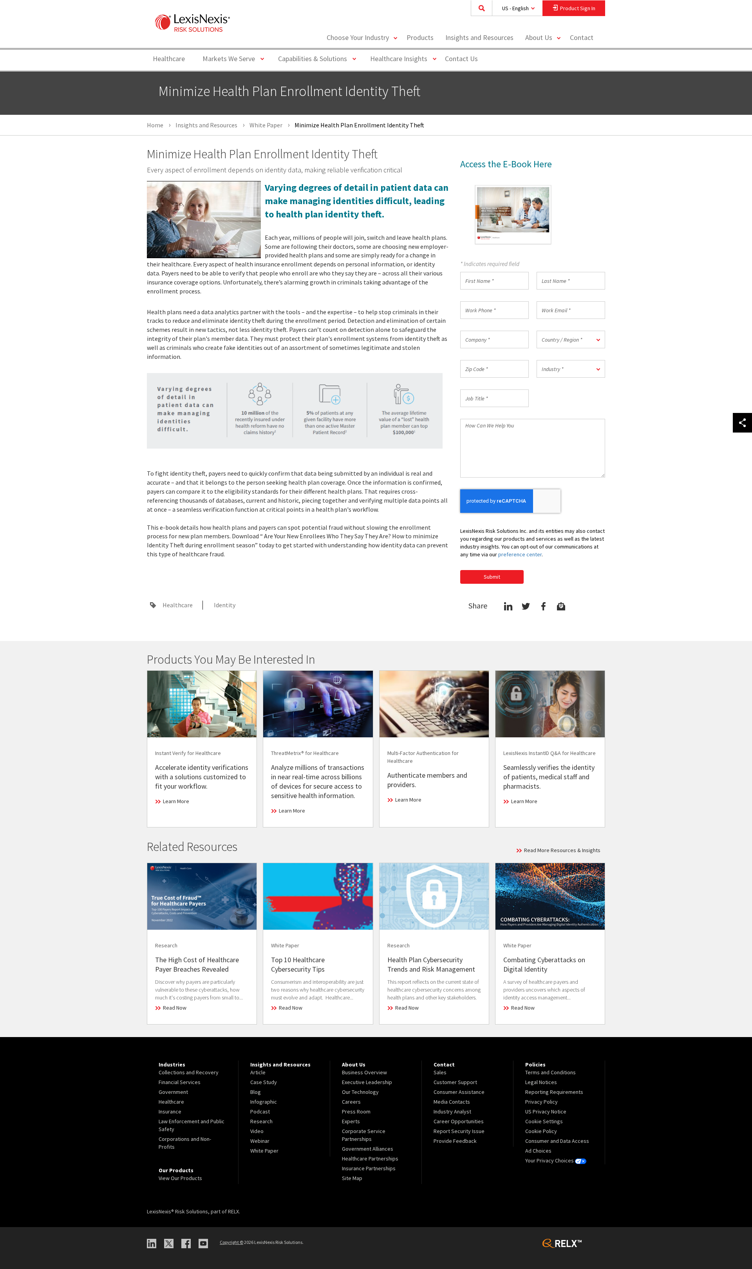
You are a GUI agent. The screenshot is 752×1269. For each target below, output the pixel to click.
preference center (520, 554)
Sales (440, 1072)
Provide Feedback (455, 1140)
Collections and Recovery (189, 1072)
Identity (224, 605)
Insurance (170, 1111)
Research (261, 1121)
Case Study (263, 1082)
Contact (581, 37)
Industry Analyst (452, 1111)
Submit (492, 576)
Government (173, 1091)
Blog (255, 1091)
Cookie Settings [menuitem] (544, 1121)
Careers (351, 1101)
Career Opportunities (459, 1121)
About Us (538, 37)
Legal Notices (541, 1082)
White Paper (264, 1150)
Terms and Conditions (550, 1072)
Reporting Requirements (554, 1091)
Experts (351, 1121)
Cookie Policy (541, 1131)
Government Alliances (367, 1148)
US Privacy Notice (545, 1111)
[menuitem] (420, 38)
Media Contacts (452, 1101)
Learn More (176, 801)
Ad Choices (538, 1150)
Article (258, 1072)
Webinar (259, 1140)
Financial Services (180, 1082)
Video (257, 1131)
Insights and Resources (479, 37)
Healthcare (169, 58)
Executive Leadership (367, 1082)
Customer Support (455, 1082)
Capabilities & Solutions (315, 58)
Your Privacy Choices (550, 1160)
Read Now (174, 1007)
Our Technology (360, 1091)
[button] (571, 339)
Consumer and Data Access (557, 1140)
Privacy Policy (541, 1101)
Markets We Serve (231, 58)
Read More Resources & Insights (562, 850)
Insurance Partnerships (369, 1168)
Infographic (263, 1101)
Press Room (356, 1111)
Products (420, 37)
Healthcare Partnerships (370, 1158)
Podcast (260, 1111)
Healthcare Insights (401, 58)
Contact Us (461, 58)
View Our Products (180, 1178)
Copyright (231, 1242)
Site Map (352, 1178)
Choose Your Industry (358, 37)
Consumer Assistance (459, 1091)
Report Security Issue (459, 1131)
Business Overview (364, 1072)
